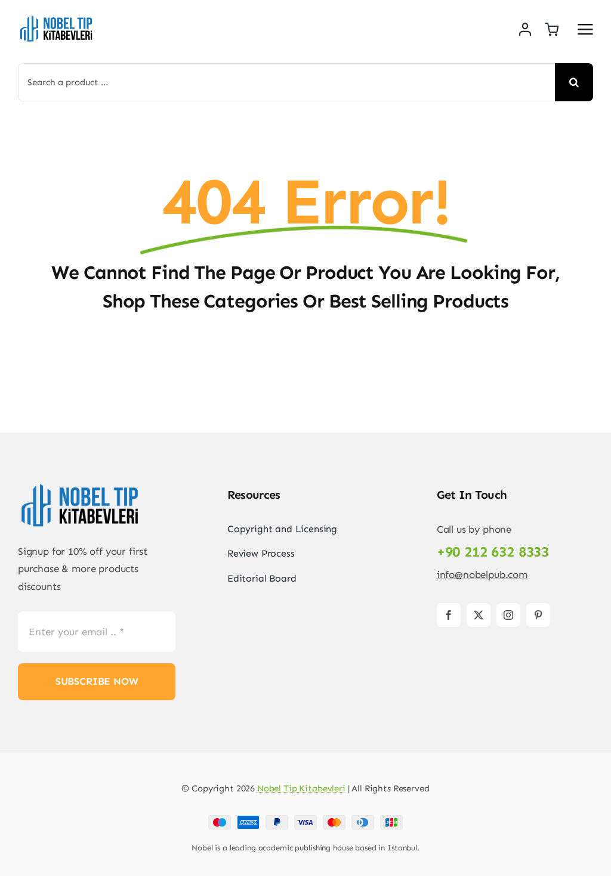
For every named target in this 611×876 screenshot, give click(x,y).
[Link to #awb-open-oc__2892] (585, 29)
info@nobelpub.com (482, 574)
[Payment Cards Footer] (305, 820)
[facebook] (449, 615)
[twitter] (478, 615)
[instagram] (508, 615)
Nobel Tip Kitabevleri (301, 788)
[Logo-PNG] (56, 18)
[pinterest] (538, 615)
